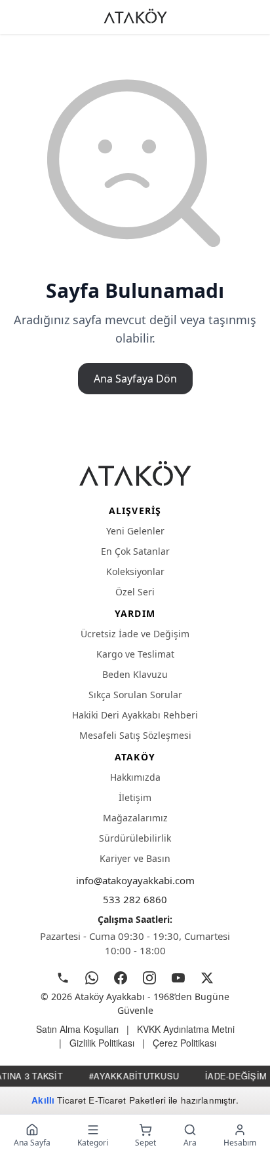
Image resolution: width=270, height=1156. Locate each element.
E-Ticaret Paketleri (127, 1100)
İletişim (135, 797)
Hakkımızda (135, 777)
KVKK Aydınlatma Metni (186, 1028)
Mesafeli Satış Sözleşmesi (135, 735)
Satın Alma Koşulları (77, 1028)
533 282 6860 (135, 899)
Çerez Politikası (184, 1042)
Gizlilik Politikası (101, 1042)
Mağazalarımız (135, 817)
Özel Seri (135, 592)
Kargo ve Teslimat (135, 654)
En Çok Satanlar (135, 551)
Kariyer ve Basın (135, 858)
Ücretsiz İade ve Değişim (135, 633)
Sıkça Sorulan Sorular (135, 694)
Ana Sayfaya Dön (135, 378)
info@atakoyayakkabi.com (135, 880)
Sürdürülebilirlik (135, 838)
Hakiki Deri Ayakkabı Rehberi (135, 715)
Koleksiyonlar (135, 571)
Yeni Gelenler (135, 531)
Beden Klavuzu (135, 674)
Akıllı (42, 1100)
